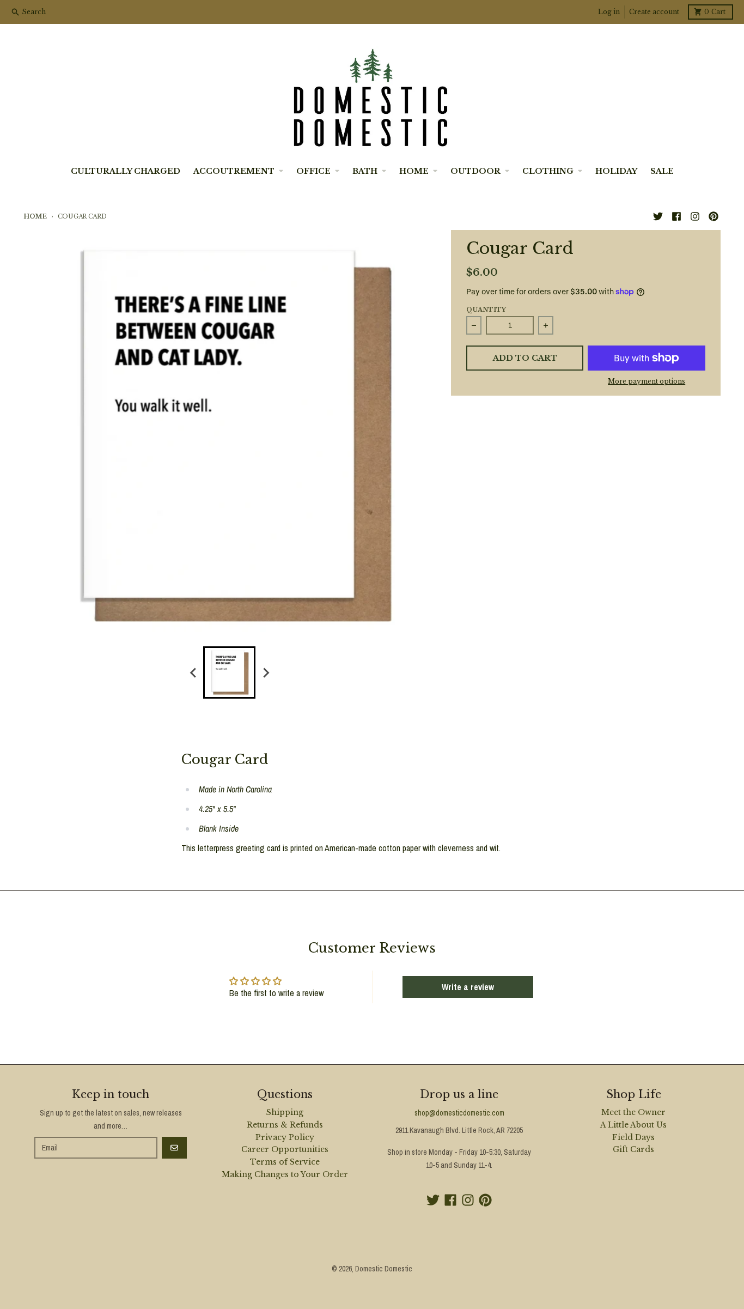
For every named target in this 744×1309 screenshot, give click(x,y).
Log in (609, 12)
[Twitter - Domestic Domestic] (658, 216)
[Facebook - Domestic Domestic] (676, 216)
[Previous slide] (193, 672)
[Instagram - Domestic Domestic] (695, 216)
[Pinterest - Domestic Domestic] (713, 216)
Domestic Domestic (383, 1269)
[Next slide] (265, 672)
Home (35, 216)
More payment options (646, 381)
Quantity (486, 309)
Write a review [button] (468, 987)
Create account (654, 12)
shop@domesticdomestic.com (459, 1113)
